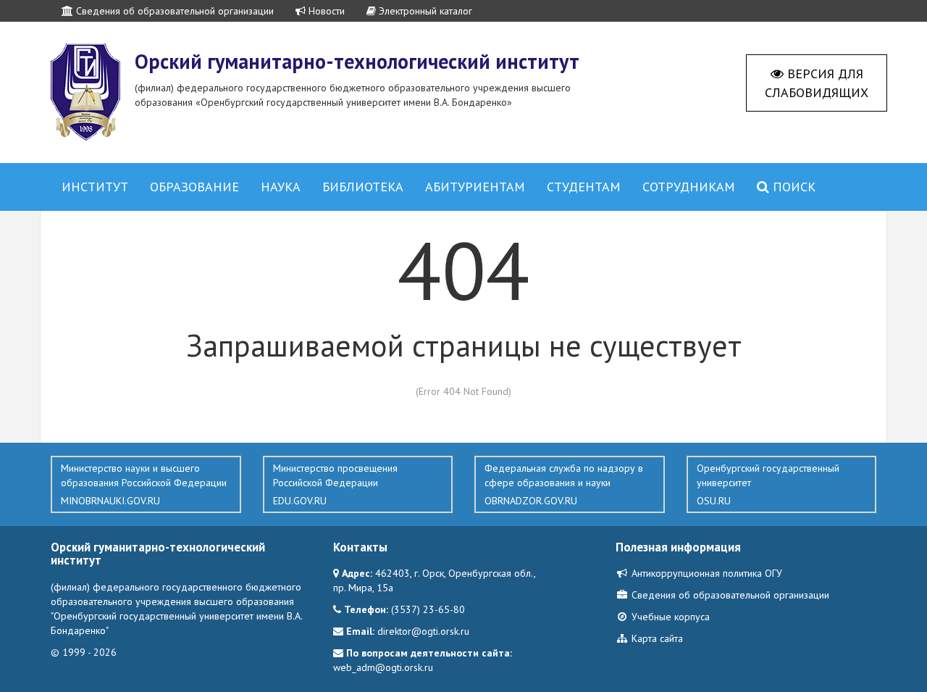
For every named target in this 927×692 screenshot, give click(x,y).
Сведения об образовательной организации (173, 10)
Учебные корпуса (669, 616)
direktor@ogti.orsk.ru (423, 631)
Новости (325, 10)
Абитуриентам (475, 186)
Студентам (584, 186)
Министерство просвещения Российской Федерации (335, 484)
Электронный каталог (424, 10)
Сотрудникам (688, 186)
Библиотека (362, 186)
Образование (194, 186)
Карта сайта (656, 638)
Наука (281, 186)
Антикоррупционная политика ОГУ (705, 573)
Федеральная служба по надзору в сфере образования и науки (564, 484)
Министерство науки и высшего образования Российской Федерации (144, 484)
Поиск (792, 186)
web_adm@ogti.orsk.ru (383, 667)
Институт (95, 186)
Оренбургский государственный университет (768, 484)
